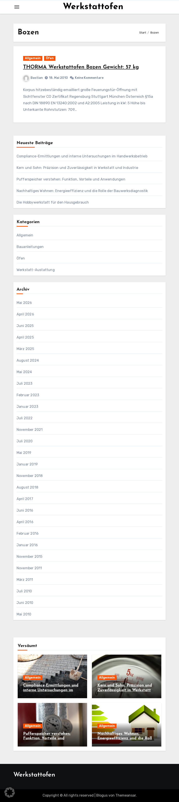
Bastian (37, 78)
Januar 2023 (27, 406)
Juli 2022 (25, 418)
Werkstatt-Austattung (36, 270)
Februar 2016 (28, 533)
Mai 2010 (24, 614)
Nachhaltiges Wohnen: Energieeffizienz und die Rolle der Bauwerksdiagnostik (82, 191)
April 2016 (25, 522)
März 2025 (25, 349)
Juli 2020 (25, 441)
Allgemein (33, 58)
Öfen (50, 58)
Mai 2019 (24, 453)
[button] (9, 792)
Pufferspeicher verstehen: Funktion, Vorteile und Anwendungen (71, 179)
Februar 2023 (28, 395)
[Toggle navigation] (16, 7)
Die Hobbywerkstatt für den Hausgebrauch (53, 202)
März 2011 (25, 580)
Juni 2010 (25, 603)
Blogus (102, 795)
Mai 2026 (24, 303)
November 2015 (30, 556)
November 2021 (30, 430)
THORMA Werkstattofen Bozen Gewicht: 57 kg (81, 67)
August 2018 (27, 487)
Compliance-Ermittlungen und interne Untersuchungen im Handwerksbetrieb (82, 156)
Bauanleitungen (30, 247)
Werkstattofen (93, 7)
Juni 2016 (25, 510)
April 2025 (25, 337)
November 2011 (29, 568)
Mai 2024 (24, 372)
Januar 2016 (27, 545)
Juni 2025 (25, 326)
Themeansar (125, 795)
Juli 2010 (24, 591)
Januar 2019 (27, 464)
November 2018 (30, 476)
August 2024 (28, 360)
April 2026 (25, 314)
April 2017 (25, 499)
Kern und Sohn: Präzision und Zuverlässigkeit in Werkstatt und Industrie (77, 168)
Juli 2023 (25, 383)
